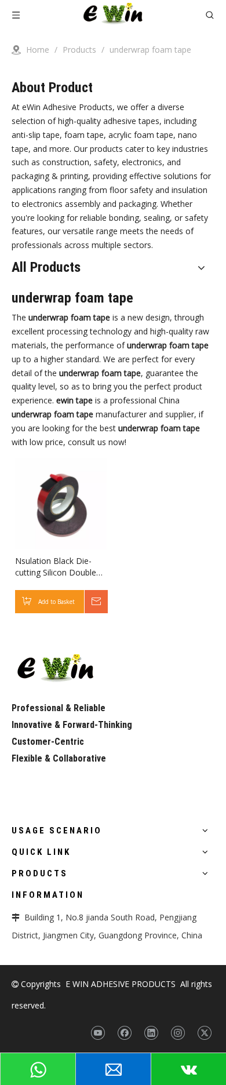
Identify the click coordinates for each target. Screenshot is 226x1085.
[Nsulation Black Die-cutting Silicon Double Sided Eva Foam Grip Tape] (61, 502)
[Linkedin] (151, 1032)
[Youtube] (97, 1032)
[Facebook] (124, 1032)
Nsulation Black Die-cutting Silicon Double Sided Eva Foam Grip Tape (55, 566)
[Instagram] (177, 1032)
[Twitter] (204, 1032)
